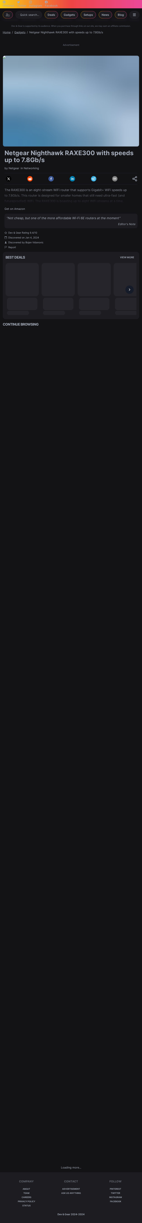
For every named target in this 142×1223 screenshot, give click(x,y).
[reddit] (30, 179)
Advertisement (71, 1189)
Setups (88, 14)
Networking (31, 168)
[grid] (71, 746)
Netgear (14, 168)
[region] (71, 101)
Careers (26, 1197)
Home (7, 32)
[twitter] (8, 179)
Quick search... (29, 14)
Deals (51, 14)
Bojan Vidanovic (34, 242)
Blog (121, 14)
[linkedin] (72, 179)
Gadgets (69, 14)
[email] (115, 179)
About (26, 1189)
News (105, 14)
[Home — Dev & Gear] (8, 14)
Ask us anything (71, 1193)
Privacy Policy (26, 1201)
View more (127, 257)
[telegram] (93, 179)
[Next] (129, 289)
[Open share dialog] (134, 179)
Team (26, 1193)
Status (26, 1205)
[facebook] (51, 179)
